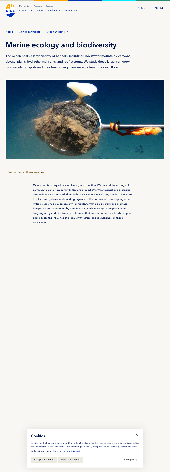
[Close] (137, 434)
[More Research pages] (31, 10)
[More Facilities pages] (59, 10)
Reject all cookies (70, 459)
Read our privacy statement (66, 452)
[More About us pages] (77, 10)
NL (161, 8)
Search (144, 8)
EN (156, 8)
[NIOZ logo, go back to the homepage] (9, 7)
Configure (129, 459)
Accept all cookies (44, 459)
